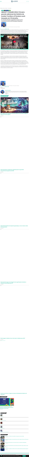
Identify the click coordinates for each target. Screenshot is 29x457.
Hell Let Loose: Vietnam (3, 420)
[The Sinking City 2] (1, 427)
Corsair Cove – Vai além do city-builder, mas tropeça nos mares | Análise (14, 436)
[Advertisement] (14, 5)
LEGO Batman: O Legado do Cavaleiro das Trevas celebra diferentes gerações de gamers (16, 448)
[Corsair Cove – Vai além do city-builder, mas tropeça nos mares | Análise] (2, 437)
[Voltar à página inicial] (14, 1)
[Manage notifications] (1, 455)
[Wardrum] (1, 423)
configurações (19, 456)
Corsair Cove (2, 416)
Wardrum (1, 424)
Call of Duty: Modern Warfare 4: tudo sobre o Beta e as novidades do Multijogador (15, 442)
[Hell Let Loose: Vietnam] (1, 419)
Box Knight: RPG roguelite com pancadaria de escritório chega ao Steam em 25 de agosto (16, 439)
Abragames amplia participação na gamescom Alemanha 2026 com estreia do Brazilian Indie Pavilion (6, 407)
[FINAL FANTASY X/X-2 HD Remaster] (1, 431)
